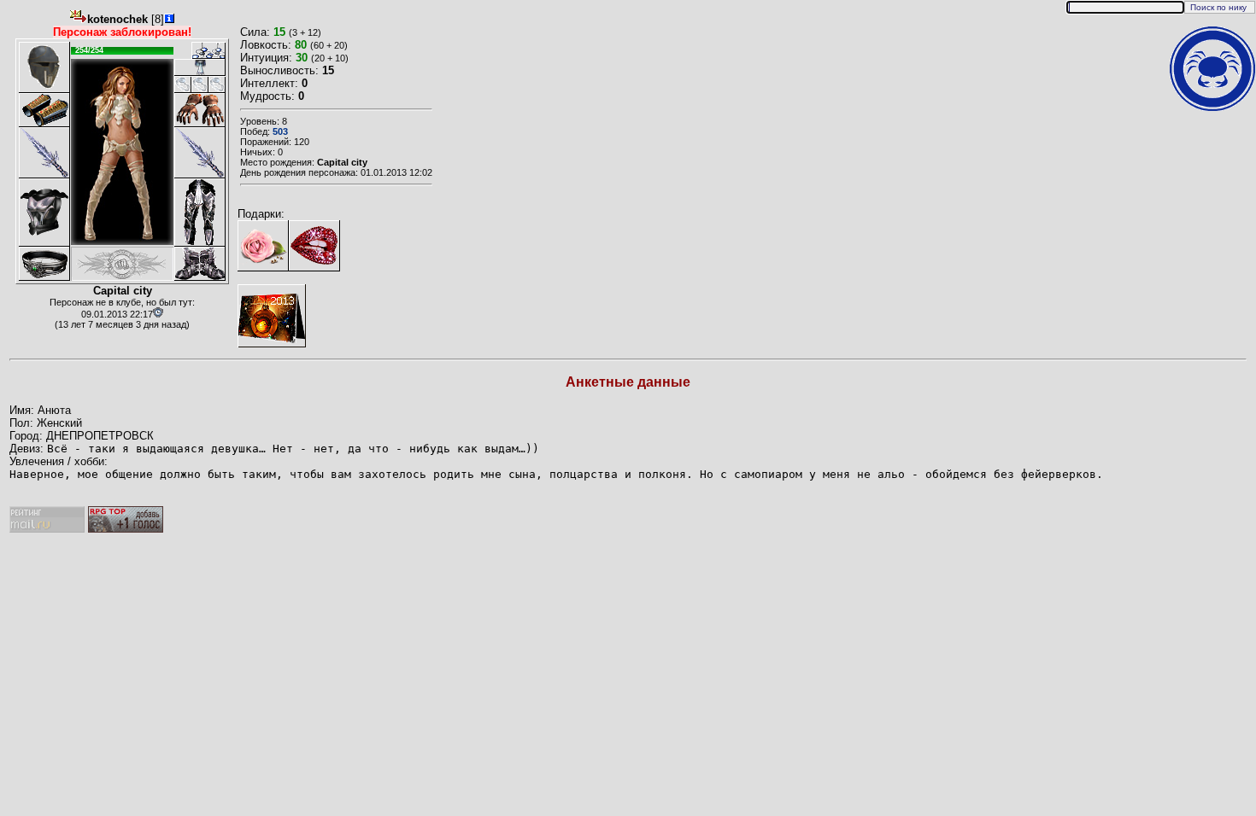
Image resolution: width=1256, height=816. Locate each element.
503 (280, 131)
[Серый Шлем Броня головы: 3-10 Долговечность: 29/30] (44, 67)
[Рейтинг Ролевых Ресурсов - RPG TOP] (125, 528)
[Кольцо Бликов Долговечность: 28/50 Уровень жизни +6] (182, 84)
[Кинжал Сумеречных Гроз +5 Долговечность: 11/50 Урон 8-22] (44, 152)
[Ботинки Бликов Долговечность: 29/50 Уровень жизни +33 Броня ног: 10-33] (200, 264)
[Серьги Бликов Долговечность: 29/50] (200, 50)
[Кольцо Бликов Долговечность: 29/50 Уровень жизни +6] (199, 84)
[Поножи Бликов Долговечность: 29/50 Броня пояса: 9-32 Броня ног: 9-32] (200, 212)
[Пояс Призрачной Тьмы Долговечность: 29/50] (44, 264)
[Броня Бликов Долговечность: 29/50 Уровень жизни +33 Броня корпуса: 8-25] (44, 212)
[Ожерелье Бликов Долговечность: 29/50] (200, 67)
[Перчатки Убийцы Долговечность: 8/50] (200, 110)
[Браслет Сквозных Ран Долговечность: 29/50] (44, 110)
